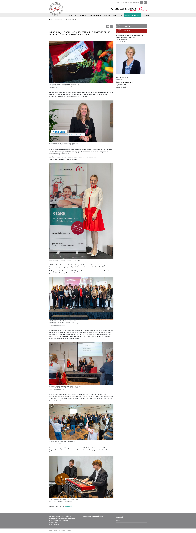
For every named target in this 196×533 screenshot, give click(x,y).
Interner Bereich (119, 2)
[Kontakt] (145, 2)
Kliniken (107, 15)
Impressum (128, 2)
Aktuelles (73, 15)
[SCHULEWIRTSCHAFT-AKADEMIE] (123, 9)
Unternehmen (95, 15)
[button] (131, 26)
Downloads (119, 517)
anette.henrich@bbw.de (125, 82)
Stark (50, 19)
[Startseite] (56, 9)
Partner (146, 15)
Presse (118, 521)
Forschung (117, 15)
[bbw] (142, 9)
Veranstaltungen (132, 15)
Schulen (83, 15)
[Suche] (141, 2)
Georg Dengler (68, 506)
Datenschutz (135, 2)
